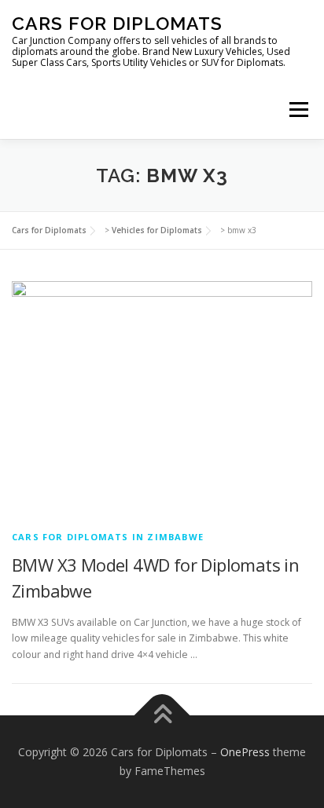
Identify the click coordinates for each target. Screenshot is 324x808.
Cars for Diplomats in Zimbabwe (108, 537)
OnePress (245, 751)
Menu (298, 109)
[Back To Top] (162, 716)
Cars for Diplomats (117, 23)
